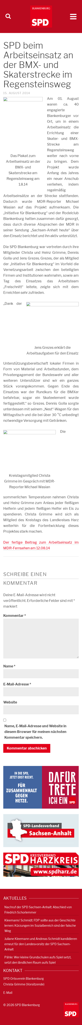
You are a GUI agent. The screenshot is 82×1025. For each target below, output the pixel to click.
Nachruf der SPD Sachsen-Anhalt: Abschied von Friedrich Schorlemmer (38, 909)
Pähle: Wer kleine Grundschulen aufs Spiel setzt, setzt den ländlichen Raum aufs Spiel (37, 959)
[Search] (8, 16)
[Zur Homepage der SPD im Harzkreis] (41, 864)
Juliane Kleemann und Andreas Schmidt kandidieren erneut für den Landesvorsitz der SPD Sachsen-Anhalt (40, 944)
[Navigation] (73, 16)
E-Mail (7, 992)
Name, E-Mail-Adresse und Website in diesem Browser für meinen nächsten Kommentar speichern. (35, 732)
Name (9, 666)
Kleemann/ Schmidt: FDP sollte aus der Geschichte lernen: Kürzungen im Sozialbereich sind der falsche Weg (40, 925)
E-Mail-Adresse (17, 684)
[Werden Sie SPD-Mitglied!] (41, 787)
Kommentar (14, 616)
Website (10, 702)
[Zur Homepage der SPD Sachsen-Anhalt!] (41, 830)
